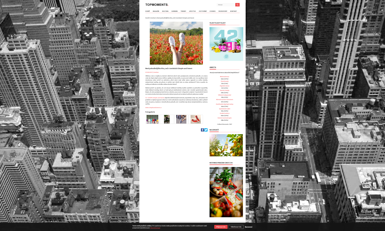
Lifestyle (192, 11)
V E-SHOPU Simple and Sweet (154, 98)
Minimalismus (224, 76)
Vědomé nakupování (224, 95)
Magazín (156, 11)
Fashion (153, 18)
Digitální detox (224, 86)
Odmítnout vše (236, 227)
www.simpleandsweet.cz (153, 107)
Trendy (183, 11)
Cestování (203, 11)
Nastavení (248, 227)
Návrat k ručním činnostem (224, 99)
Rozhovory (223, 11)
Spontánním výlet (224, 109)
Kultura (165, 11)
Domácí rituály (224, 90)
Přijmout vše (220, 227)
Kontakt (233, 11)
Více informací (155, 228)
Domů (147, 11)
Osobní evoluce (224, 113)
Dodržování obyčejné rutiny (224, 104)
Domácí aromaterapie (225, 118)
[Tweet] (206, 131)
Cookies (213, 11)
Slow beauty (224, 81)
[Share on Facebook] (202, 131)
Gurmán (174, 11)
